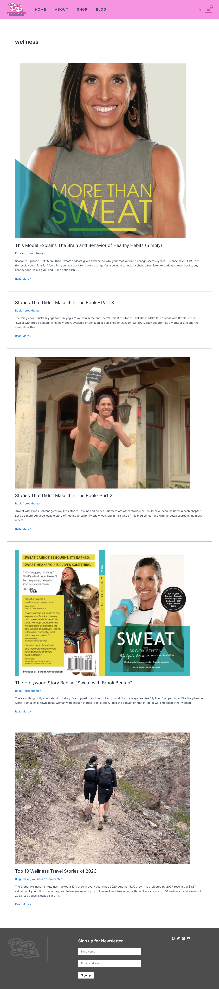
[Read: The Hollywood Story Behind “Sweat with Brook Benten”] (102, 612)
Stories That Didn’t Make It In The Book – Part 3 (64, 302)
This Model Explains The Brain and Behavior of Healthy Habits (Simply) (88, 245)
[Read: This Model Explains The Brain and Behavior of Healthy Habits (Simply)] (102, 150)
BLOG (101, 9)
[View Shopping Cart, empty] (208, 9)
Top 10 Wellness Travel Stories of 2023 (56, 871)
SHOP (82, 9)
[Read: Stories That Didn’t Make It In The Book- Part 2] (102, 422)
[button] (200, 9)
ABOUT (61, 9)
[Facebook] (173, 938)
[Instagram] (183, 938)
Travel (26, 879)
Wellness (37, 879)
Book (18, 310)
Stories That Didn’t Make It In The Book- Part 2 (63, 495)
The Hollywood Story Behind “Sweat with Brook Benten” (73, 682)
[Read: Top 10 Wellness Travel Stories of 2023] (102, 798)
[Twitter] (178, 938)
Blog (18, 879)
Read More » (23, 278)
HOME (40, 9)
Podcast (20, 253)
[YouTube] (188, 938)
